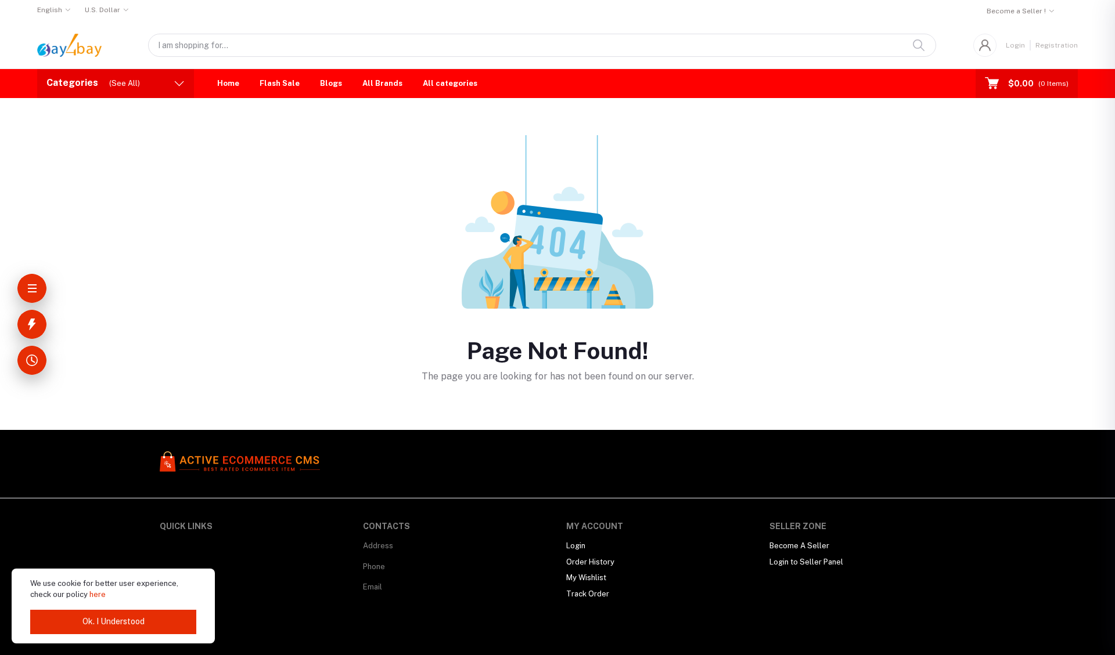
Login (1015, 45)
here (97, 594)
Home (228, 83)
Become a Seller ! (1016, 11)
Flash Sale (280, 83)
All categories (450, 83)
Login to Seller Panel (806, 562)
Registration (1056, 45)
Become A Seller (799, 545)
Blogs (331, 83)
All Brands (382, 83)
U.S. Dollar (102, 10)
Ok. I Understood (113, 621)
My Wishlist (586, 577)
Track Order (587, 593)
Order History (590, 562)
